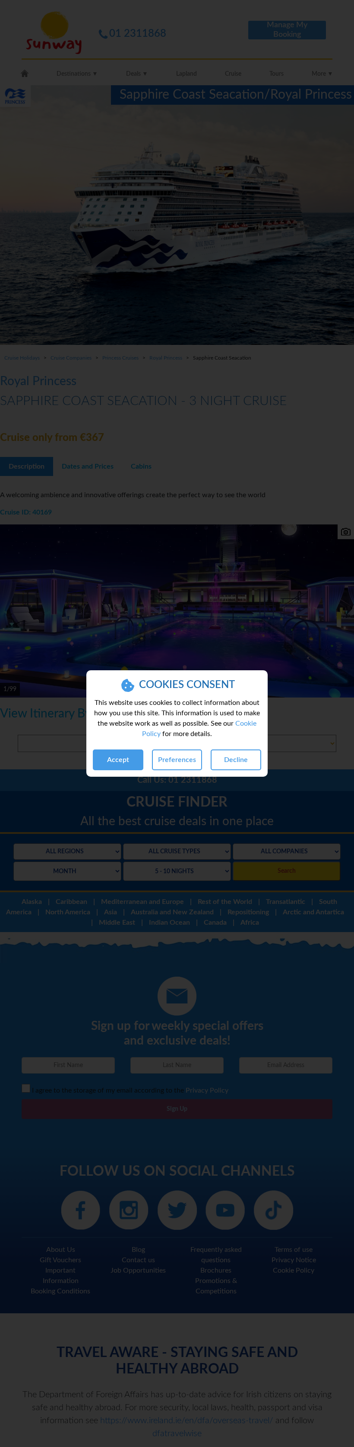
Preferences (177, 759)
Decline (236, 759)
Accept (118, 759)
